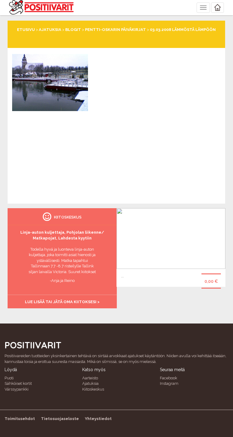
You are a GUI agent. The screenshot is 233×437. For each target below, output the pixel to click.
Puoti (9, 378)
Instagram (169, 383)
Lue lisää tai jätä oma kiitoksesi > (62, 302)
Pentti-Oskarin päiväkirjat (115, 29)
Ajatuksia (50, 29)
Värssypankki (17, 389)
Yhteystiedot (98, 418)
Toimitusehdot (20, 418)
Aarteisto (90, 378)
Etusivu (26, 29)
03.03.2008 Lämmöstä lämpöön (183, 29)
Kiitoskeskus (93, 389)
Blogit (73, 29)
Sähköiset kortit (18, 383)
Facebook (168, 378)
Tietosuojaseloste (60, 418)
